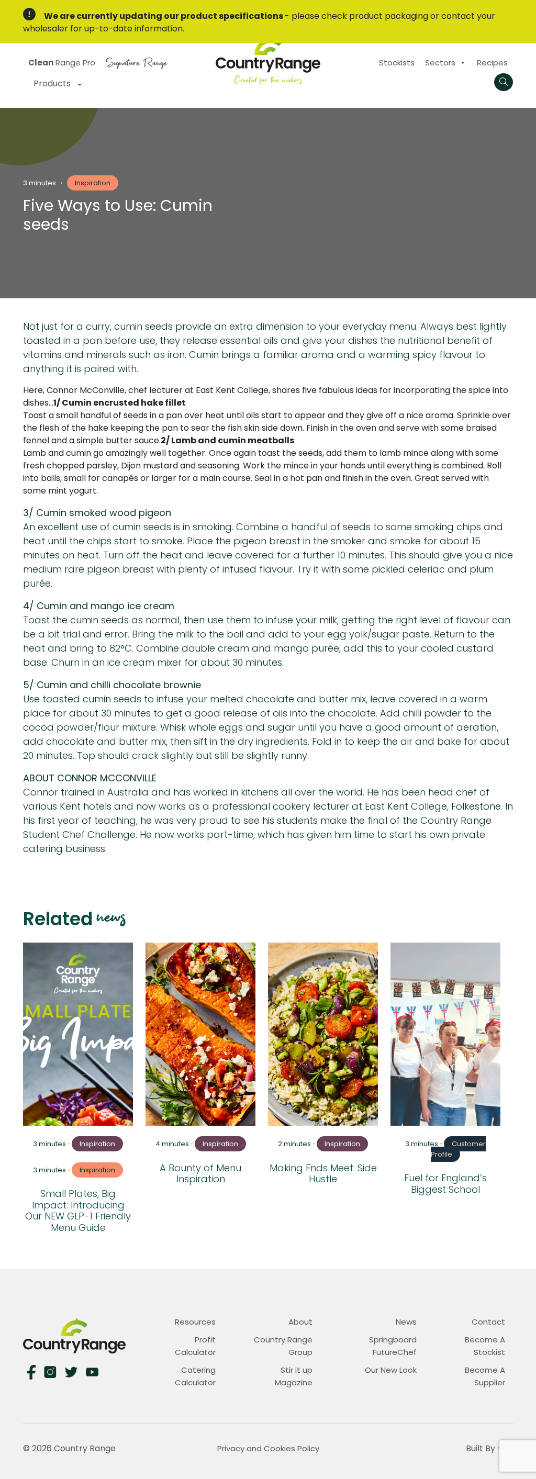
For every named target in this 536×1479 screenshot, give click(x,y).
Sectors (440, 62)
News (406, 1321)
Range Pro (61, 62)
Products (53, 83)
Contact (488, 1321)
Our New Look (391, 1369)
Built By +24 (489, 1448)
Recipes (492, 62)
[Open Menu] (503, 82)
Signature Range (136, 61)
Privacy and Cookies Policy (268, 1448)
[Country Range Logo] (268, 60)
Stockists (397, 62)
